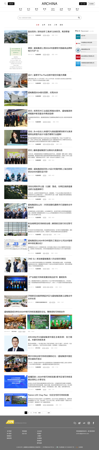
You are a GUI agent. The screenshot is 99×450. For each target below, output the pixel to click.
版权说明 (9, 438)
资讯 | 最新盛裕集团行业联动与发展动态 (45, 150)
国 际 (61, 25)
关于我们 (9, 431)
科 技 (69, 9)
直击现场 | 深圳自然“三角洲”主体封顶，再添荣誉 (49, 31)
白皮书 (48, 287)
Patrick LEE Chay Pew (50, 405)
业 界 (43, 25)
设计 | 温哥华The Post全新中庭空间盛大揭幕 (47, 74)
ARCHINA (14, 331)
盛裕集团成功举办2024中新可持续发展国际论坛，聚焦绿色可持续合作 (34, 311)
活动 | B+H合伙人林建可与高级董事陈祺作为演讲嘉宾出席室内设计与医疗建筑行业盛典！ (50, 133)
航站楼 (50, 234)
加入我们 (9, 433)
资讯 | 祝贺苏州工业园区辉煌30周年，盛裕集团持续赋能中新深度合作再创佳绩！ (50, 112)
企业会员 (39, 431)
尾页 (39, 412)
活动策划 (39, 438)
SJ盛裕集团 (38, 35)
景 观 (44, 9)
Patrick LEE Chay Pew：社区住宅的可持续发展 (48, 394)
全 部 (37, 25)
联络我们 (9, 436)
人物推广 (39, 436)
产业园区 (44, 287)
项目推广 (39, 433)
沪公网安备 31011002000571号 (66, 447)
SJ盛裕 (48, 35)
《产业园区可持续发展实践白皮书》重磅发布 (47, 277)
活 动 (49, 25)
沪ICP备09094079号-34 (48, 447)
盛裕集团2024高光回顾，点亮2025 (43, 92)
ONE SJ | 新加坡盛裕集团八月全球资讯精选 (47, 258)
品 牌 (61, 9)
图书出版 (39, 443)
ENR (44, 253)
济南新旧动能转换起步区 (41, 302)
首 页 (20, 9)
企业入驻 (24, 433)
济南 (50, 302)
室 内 (53, 9)
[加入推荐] (91, 31)
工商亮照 (80, 447)
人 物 (55, 25)
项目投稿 (24, 431)
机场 (47, 234)
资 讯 (28, 9)
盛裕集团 (44, 35)
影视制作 (39, 440)
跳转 (49, 412)
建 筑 (36, 9)
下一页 (35, 412)
